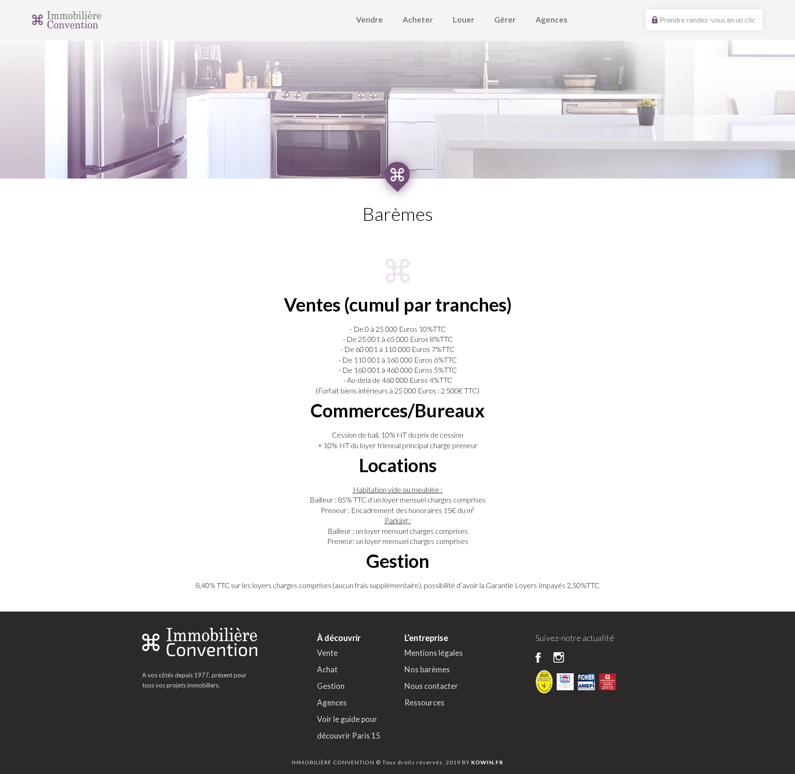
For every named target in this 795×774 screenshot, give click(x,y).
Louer (463, 19)
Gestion (331, 686)
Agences (551, 19)
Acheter (418, 19)
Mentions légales (433, 653)
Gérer (505, 19)
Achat (327, 669)
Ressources (424, 702)
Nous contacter (431, 686)
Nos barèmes (427, 669)
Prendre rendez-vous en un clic (707, 19)
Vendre (369, 19)
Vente (327, 653)
